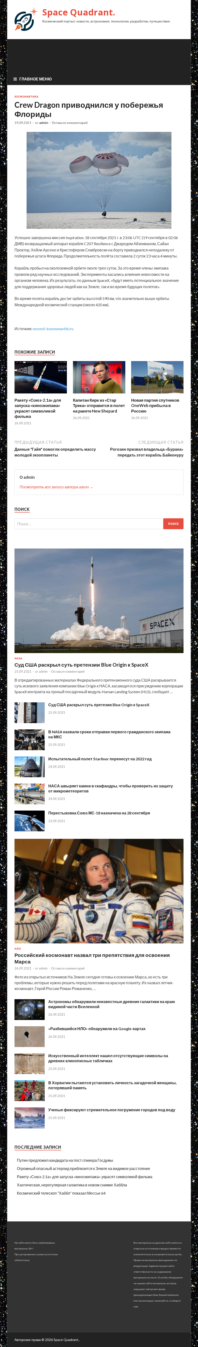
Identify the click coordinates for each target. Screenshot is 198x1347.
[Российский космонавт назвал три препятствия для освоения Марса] (99, 944)
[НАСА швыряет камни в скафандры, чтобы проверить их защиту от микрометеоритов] (29, 802)
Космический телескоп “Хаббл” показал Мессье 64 (61, 1193)
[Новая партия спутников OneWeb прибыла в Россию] (157, 394)
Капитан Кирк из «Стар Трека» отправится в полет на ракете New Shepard (99, 405)
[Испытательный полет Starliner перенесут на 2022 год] (29, 775)
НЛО (17, 948)
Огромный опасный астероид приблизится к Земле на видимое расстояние (83, 1168)
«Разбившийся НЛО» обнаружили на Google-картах (97, 1028)
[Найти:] (99, 523)
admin (43, 123)
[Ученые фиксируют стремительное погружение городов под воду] (29, 1127)
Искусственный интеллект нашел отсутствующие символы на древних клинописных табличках (108, 1058)
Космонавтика (26, 96)
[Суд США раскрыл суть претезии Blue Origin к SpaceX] (29, 721)
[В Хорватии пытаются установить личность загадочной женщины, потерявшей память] (29, 1099)
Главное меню (35, 79)
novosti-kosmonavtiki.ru (53, 328)
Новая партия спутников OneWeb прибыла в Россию (155, 405)
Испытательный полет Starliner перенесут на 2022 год (100, 758)
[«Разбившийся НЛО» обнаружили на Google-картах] (29, 1045)
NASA (18, 658)
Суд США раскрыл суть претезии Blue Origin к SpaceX (98, 704)
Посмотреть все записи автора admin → (56, 487)
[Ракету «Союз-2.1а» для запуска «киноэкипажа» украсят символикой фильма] (40, 394)
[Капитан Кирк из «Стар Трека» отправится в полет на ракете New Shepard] (99, 394)
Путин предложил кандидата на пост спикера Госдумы (65, 1160)
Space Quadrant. (78, 12)
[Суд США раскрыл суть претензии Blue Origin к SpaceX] (99, 654)
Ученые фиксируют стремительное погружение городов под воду (111, 1109)
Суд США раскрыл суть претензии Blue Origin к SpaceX (81, 665)
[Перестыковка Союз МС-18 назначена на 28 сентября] (29, 829)
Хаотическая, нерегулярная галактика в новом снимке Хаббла (72, 1185)
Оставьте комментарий (70, 123)
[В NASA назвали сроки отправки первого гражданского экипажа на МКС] (29, 748)
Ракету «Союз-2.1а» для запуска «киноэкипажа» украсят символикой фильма (37, 408)
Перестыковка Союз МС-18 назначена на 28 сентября (99, 813)
